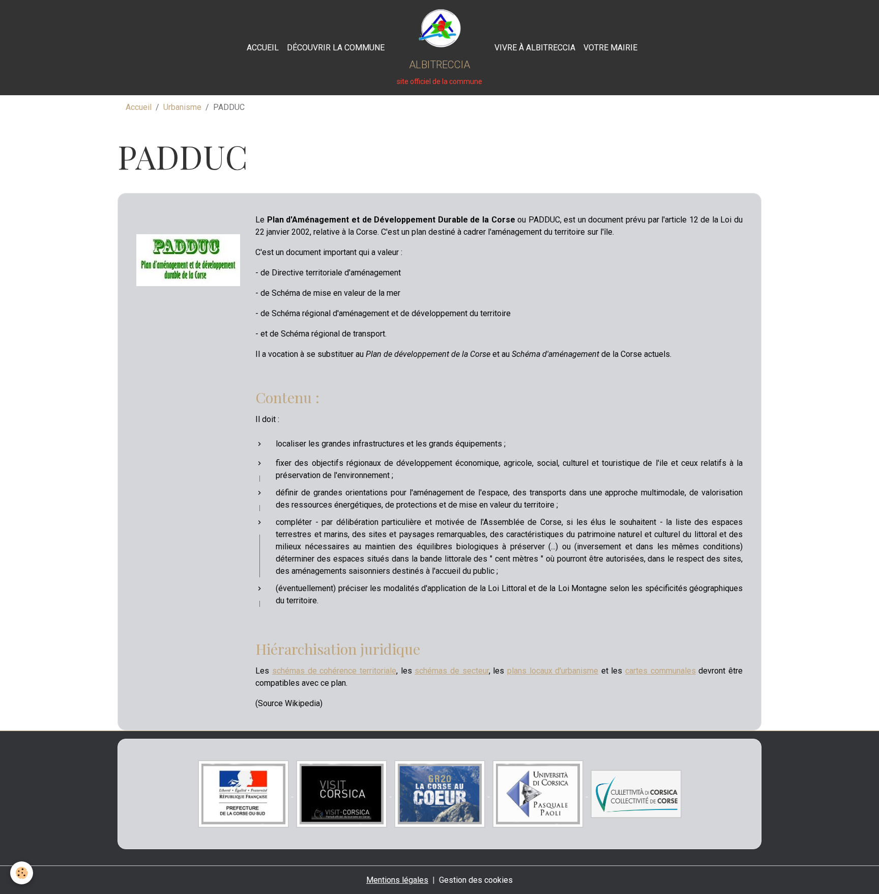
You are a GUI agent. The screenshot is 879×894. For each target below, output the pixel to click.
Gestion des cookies (476, 880)
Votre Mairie (610, 47)
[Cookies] (21, 872)
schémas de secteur (451, 671)
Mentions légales (397, 880)
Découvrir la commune (336, 47)
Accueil (263, 47)
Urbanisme (182, 107)
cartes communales (660, 671)
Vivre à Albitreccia (534, 47)
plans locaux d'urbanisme (552, 671)
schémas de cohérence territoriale (334, 671)
